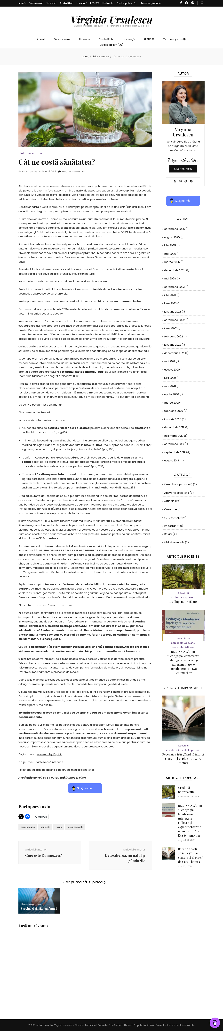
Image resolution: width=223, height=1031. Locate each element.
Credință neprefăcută (183, 602)
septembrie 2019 (174, 452)
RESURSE (94, 3)
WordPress (156, 1025)
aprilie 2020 (171, 394)
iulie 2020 (170, 378)
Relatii (168, 534)
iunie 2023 (170, 303)
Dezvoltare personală (178, 484)
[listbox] (183, 731)
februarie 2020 (173, 411)
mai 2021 (169, 361)
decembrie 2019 (174, 427)
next (201, 723)
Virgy (25, 171)
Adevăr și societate (176, 493)
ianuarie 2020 (172, 419)
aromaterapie (28, 827)
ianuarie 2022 (172, 345)
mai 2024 (170, 278)
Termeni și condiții (151, 3)
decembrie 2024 (174, 270)
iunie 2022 (170, 328)
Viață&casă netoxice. (50, 762)
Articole (169, 501)
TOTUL (183, 750)
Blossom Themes (123, 1025)
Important (171, 526)
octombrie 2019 (174, 444)
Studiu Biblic (66, 3)
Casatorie (170, 509)
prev (165, 723)
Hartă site (108, 3)
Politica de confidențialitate (179, 1025)
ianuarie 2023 (172, 312)
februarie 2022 (173, 336)
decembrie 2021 (174, 353)
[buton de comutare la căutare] (202, 3)
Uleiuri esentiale (30, 153)
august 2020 (172, 370)
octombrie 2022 (174, 320)
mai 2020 (170, 386)
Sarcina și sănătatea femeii (39, 908)
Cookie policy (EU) (127, 3)
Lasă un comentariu (73, 171)
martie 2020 (172, 403)
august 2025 (172, 237)
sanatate (45, 827)
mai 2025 (170, 254)
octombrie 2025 (174, 229)
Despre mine (36, 3)
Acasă (21, 3)
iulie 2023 (170, 295)
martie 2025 (172, 262)
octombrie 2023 (174, 287)
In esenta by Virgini (49, 754)
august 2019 (171, 460)
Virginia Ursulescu (112, 19)
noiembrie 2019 (173, 436)
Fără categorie (174, 517)
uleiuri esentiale (75, 827)
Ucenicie (51, 3)
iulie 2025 (170, 245)
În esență (81, 3)
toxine (59, 827)
